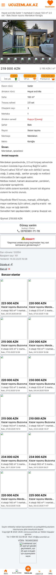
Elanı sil (3, 269)
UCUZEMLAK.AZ (23, 5)
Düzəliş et (5, 264)
